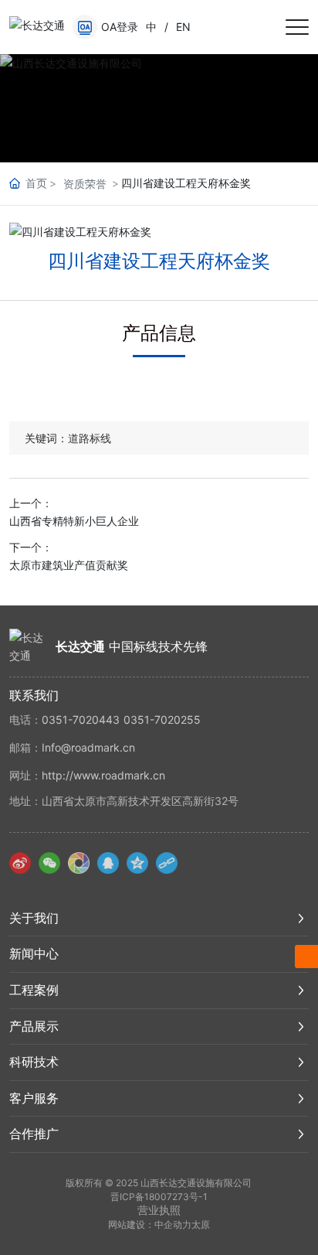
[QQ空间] (137, 863)
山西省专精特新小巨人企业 (74, 520)
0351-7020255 (162, 719)
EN (183, 26)
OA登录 (119, 26)
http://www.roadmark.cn (103, 775)
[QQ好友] (108, 863)
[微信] (49, 863)
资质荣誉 (85, 183)
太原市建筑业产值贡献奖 (68, 564)
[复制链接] (167, 863)
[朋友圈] (79, 863)
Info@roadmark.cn (88, 747)
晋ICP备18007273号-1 (159, 1196)
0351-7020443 (81, 719)
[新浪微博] (20, 863)
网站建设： (131, 1224)
